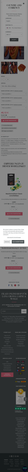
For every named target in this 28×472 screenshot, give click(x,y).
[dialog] (14, 236)
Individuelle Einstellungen (14, 237)
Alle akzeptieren (18, 241)
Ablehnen (7, 241)
